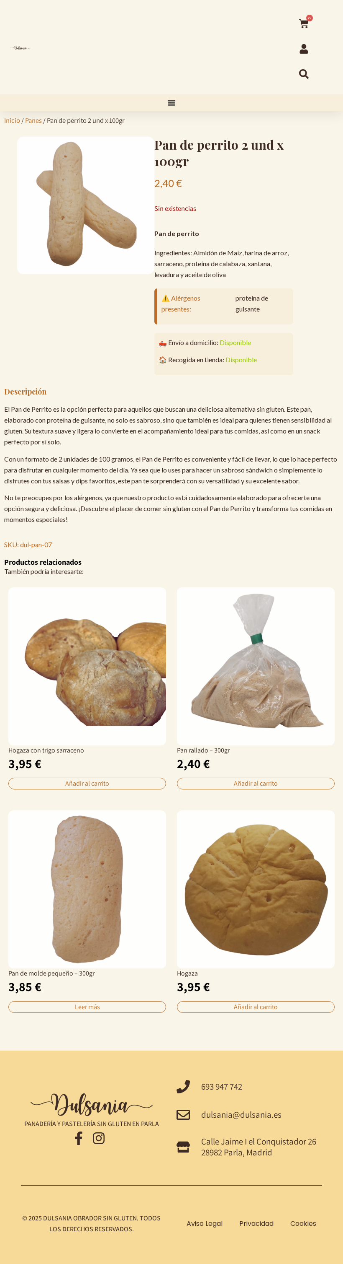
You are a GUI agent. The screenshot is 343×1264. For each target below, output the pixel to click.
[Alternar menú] (171, 103)
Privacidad (256, 1223)
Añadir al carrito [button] (87, 783)
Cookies (303, 1223)
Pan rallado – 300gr (203, 750)
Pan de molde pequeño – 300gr (51, 973)
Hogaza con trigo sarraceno (46, 750)
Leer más (87, 1006)
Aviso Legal (205, 1223)
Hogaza (187, 973)
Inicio (12, 120)
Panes (33, 120)
